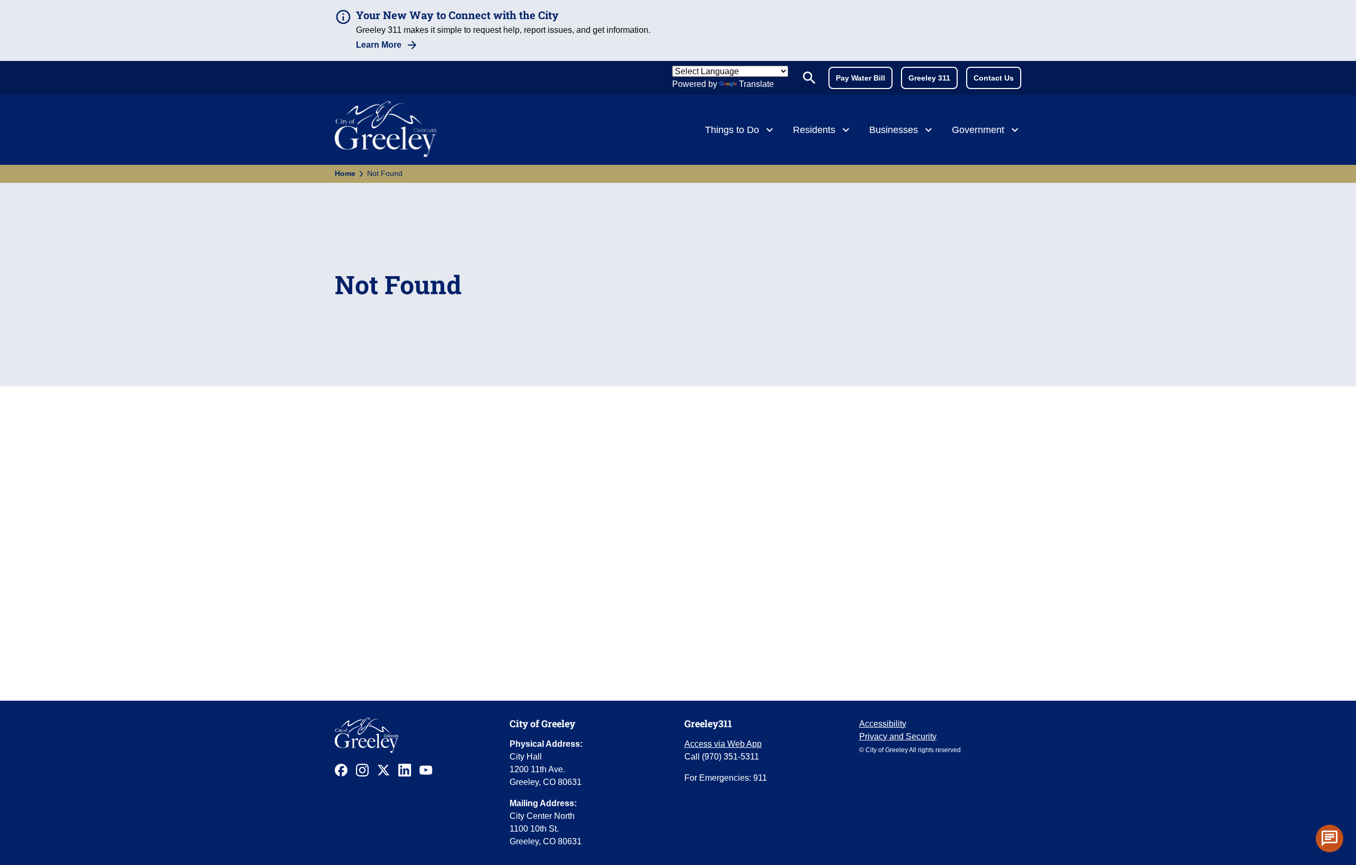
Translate (756, 84)
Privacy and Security (897, 736)
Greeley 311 (929, 78)
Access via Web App (723, 743)
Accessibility (882, 723)
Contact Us (994, 78)
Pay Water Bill (860, 78)
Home (345, 173)
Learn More (379, 44)
